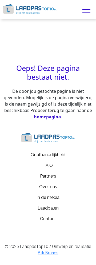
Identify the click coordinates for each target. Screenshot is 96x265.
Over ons (48, 186)
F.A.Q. (48, 165)
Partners (48, 176)
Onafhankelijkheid (48, 154)
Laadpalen (48, 208)
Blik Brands (48, 252)
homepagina (47, 117)
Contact (48, 218)
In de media (48, 197)
